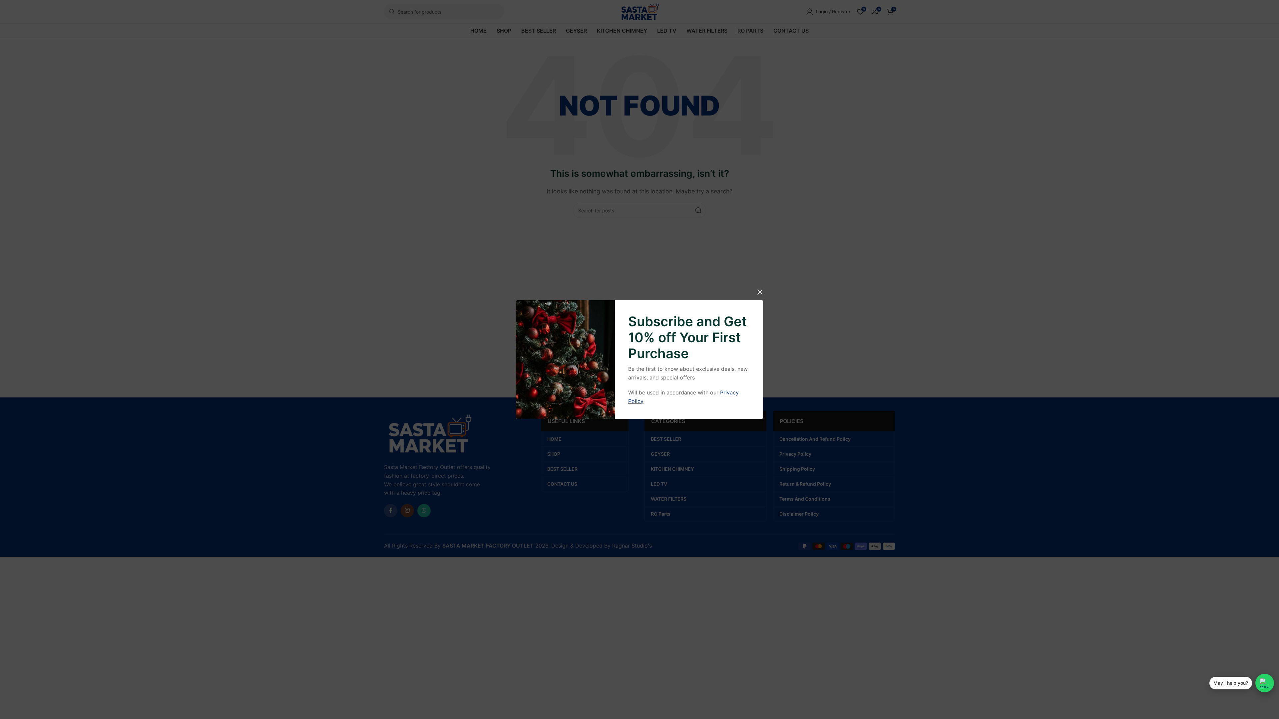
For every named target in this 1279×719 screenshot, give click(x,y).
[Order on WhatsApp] (1264, 683)
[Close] (759, 292)
